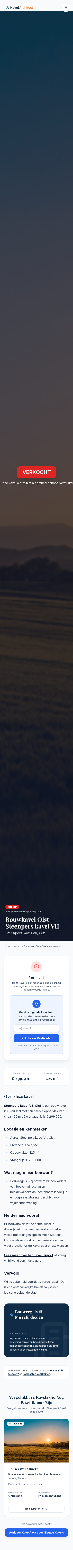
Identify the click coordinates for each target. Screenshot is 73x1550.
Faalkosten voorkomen (36, 1373)
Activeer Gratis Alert (38, 1038)
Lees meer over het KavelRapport (28, 1255)
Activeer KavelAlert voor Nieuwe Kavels (36, 1532)
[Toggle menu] (66, 7)
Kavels (17, 946)
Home (7, 946)
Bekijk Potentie (34, 1508)
